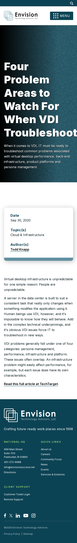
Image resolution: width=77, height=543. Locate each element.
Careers (45, 454)
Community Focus (51, 459)
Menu (65, 16)
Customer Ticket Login (17, 494)
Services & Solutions (53, 474)
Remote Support (13, 499)
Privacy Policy (12, 534)
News (44, 464)
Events (45, 469)
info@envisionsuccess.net (19, 467)
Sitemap (28, 534)
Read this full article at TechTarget (31, 384)
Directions (10, 472)
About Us (46, 449)
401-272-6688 (12, 462)
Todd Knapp (19, 249)
